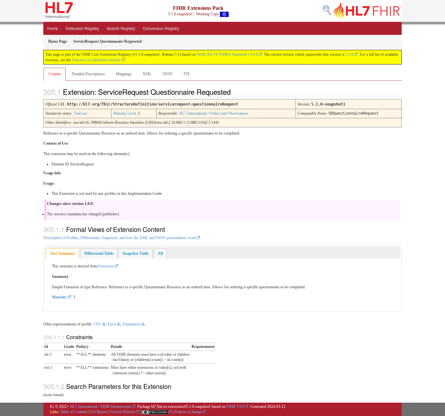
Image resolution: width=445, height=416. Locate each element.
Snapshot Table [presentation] (135, 253)
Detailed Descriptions (88, 74)
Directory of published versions (96, 60)
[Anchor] (236, 91)
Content (55, 74)
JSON (167, 74)
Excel (112, 324)
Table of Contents (74, 411)
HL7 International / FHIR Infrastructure (100, 406)
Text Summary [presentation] (62, 253)
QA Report (98, 411)
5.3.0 (349, 54)
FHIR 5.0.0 (235, 406)
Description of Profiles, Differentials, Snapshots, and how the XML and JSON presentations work (119, 238)
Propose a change (187, 411)
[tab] (62, 254)
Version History (122, 411)
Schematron (131, 324)
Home (52, 28)
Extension (106, 266)
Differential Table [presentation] (98, 253)
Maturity (59, 297)
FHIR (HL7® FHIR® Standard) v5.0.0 (227, 54)
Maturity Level (124, 113)
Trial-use (80, 113)
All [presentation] (160, 253)
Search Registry (121, 28)
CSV (97, 324)
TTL (186, 74)
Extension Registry (82, 28)
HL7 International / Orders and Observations (213, 113)
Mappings (124, 74)
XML (147, 74)
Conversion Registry (161, 28)
